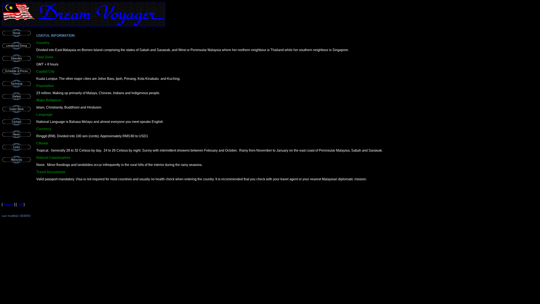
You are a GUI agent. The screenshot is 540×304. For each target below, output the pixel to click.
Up (20, 204)
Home (8, 204)
